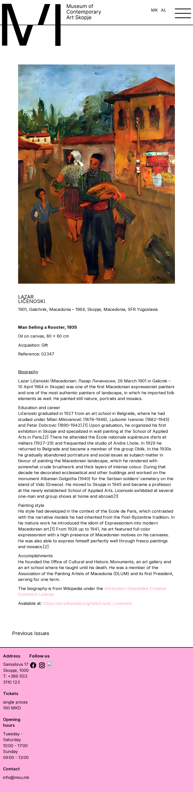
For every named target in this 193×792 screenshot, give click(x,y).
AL (163, 10)
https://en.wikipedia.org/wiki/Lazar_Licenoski (87, 603)
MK (154, 10)
